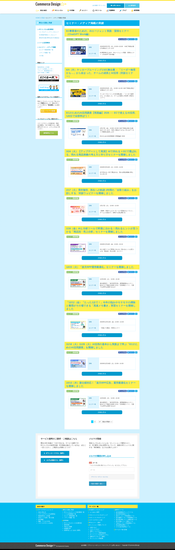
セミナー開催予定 (82, 39)
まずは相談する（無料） (55, 460)
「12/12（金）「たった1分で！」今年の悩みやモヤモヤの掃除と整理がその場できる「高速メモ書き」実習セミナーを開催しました (101, 305)
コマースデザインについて (45, 510)
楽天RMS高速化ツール (122, 514)
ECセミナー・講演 (94, 522)
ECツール (98, 10)
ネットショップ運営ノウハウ (97, 525)
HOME (38, 18)
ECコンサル (102, 5)
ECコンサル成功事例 (46, 29)
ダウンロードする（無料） (55, 453)
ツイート (131, 39)
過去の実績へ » (107, 422)
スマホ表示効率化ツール (123, 527)
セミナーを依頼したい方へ (45, 69)
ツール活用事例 (44, 43)
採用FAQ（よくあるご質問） (72, 530)
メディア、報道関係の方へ (45, 70)
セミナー (85, 10)
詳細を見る (102, 60)
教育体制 (66, 525)
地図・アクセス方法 (44, 521)
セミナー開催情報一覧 (46, 50)
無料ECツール (119, 510)
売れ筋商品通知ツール (122, 525)
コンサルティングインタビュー (49, 32)
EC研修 (72, 10)
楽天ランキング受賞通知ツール (125, 516)
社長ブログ (93, 527)
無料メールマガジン (96, 531)
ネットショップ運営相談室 (98, 533)
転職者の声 (67, 528)
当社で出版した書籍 (43, 72)
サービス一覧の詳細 (121, 529)
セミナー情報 (71, 39)
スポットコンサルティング (97, 517)
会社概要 (95, 5)
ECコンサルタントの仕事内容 (73, 523)
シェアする (123, 39)
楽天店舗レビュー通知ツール (124, 521)
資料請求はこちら (49, 133)
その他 (41, 55)
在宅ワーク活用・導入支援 (46, 517)
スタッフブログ (94, 529)
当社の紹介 (43, 10)
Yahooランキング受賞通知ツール (125, 523)
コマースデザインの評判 (45, 523)
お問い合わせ (116, 545)
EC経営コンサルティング (96, 510)
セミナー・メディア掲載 (47, 47)
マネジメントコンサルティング (98, 515)
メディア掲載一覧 (44, 52)
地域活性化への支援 (43, 67)
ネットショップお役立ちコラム (99, 535)
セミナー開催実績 (72, 81)
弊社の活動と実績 (45, 23)
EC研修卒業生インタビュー (48, 35)
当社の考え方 (42, 512)
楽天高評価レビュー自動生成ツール (126, 519)
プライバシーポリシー (94, 545)
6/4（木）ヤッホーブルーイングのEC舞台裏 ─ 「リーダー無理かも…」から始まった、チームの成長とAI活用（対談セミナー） (100, 73)
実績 (43, 18)
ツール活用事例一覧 (70, 514)
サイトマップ (106, 545)
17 (100, 422)
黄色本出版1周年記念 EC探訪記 (49, 38)
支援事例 (112, 10)
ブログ (124, 10)
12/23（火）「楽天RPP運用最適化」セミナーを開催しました (100, 267)
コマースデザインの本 (95, 520)
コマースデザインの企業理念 (46, 514)
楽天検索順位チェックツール (124, 512)
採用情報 (136, 10)
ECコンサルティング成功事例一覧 (74, 512)
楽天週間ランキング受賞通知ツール (126, 517)
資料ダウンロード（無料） (98, 536)
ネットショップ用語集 (96, 538)
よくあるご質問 (94, 512)
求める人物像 (68, 526)
